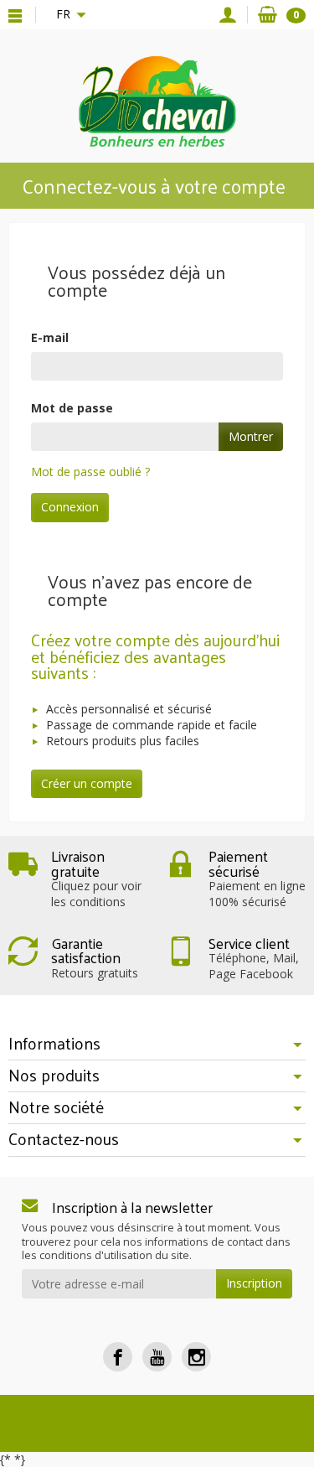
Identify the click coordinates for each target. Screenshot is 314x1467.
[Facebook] (117, 1356)
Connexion (70, 507)
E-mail (50, 337)
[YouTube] (157, 1356)
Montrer (251, 436)
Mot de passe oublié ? (90, 471)
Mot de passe (72, 408)
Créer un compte (86, 783)
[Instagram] (196, 1356)
